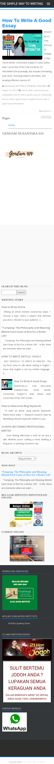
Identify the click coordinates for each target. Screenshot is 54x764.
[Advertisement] (27, 198)
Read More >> (45, 111)
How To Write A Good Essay (26, 23)
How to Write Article (13, 307)
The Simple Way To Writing (21, 3)
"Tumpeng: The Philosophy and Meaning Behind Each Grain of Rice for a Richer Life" (26, 331)
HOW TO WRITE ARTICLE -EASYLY (21, 356)
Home (11, 125)
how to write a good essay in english (18, 99)
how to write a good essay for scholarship (32, 94)
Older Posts (46, 117)
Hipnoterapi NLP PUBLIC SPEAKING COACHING (25, 86)
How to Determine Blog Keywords (21, 406)
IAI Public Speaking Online (19, 623)
